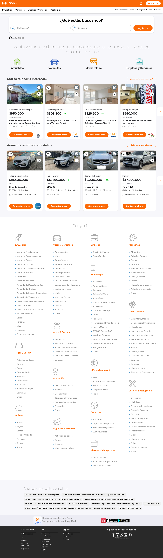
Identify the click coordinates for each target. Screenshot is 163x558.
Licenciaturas (61, 393)
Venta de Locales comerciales (31, 268)
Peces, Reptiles (138, 276)
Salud (133, 443)
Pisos (19, 368)
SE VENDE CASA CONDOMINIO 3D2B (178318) (45, 504)
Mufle (57, 293)
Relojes (20, 443)
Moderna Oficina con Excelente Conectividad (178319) (109, 499)
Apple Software (100, 286)
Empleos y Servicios (37, 10)
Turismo (134, 451)
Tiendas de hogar (25, 388)
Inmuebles (7, 10)
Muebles (21, 376)
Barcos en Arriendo (64, 343)
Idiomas (58, 389)
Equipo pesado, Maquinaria (67, 285)
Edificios (21, 317)
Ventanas (21, 392)
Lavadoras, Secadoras (103, 343)
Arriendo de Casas (25, 280)
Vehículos (20, 10)
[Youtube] (130, 535)
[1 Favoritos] (10, 154)
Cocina (20, 364)
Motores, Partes (62, 297)
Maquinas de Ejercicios (103, 427)
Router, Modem (100, 327)
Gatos (134, 260)
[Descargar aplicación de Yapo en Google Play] (124, 520)
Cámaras (97, 290)
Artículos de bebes (64, 435)
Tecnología (97, 274)
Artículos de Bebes (25, 360)
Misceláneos (136, 327)
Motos (58, 256)
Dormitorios (22, 380)
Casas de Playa (24, 305)
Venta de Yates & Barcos (66, 355)
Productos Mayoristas (141, 406)
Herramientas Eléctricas (142, 331)
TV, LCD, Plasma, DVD (102, 331)
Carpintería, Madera (140, 318)
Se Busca (59, 309)
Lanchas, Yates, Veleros (66, 351)
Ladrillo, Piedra (137, 351)
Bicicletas (97, 419)
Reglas (44, 550)
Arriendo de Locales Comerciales (32, 293)
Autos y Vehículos (63, 244)
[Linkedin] (126, 535)
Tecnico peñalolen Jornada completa (42, 495)
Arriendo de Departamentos (30, 285)
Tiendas (66, 539)
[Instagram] (118, 535)
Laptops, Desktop (101, 310)
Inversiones (136, 398)
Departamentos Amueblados (30, 301)
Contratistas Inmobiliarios (143, 323)
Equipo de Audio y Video (104, 302)
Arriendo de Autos (63, 264)
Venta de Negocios (140, 418)
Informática (98, 298)
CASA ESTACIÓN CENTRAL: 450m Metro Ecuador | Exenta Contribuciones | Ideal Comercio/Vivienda (70, 508)
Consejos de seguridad (138, 10)
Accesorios (60, 268)
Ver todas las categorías (68, 535)
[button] (39, 94)
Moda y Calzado (24, 434)
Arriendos (21, 276)
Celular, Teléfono (100, 294)
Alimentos (135, 252)
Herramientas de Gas (141, 339)
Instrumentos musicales (104, 381)
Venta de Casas (24, 260)
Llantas (58, 305)
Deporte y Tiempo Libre (104, 423)
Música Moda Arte (101, 370)
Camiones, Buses (62, 276)
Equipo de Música (63, 289)
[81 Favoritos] (48, 88)
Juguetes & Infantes (64, 428)
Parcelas (21, 322)
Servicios (135, 360)
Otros (19, 397)
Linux (95, 314)
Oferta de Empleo (101, 252)
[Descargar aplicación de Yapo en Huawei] (103, 521)
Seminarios (60, 406)
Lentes (20, 430)
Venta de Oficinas (25, 264)
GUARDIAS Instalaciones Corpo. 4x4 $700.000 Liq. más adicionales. (94, 495)
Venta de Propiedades (27, 252)
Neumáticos (60, 301)
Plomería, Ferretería (140, 355)
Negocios (21, 330)
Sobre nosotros (27, 534)
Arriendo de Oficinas (26, 289)
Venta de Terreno (25, 272)
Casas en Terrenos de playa (30, 309)
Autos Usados (61, 252)
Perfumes (21, 439)
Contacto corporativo (25, 544)
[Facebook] (113, 535)
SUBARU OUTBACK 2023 (130, 508)
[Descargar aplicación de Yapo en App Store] (112, 520)
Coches (58, 440)
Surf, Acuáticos (100, 431)
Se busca (21, 384)
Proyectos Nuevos (25, 334)
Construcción (136, 311)
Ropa (19, 447)
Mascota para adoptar (141, 285)
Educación (58, 378)
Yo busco (59, 360)
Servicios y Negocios (140, 390)
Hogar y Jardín (23, 352)
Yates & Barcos (61, 332)
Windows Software (102, 335)
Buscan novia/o (138, 272)
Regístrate (25, 549)
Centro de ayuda (154, 10)
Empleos (95, 244)
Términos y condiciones (46, 535)
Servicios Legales (139, 447)
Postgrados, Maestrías (65, 402)
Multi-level (135, 402)
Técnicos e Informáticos (66, 398)
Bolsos (20, 422)
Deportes (96, 412)
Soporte (24, 540)
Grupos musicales (101, 389)
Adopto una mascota (141, 289)
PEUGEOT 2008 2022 (78, 504)
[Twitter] (122, 535)
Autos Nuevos (61, 260)
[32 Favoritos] (86, 88)
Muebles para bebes (64, 448)
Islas (19, 326)
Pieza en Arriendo (25, 313)
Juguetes (59, 444)
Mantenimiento (138, 368)
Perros (134, 280)
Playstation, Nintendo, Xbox (106, 323)
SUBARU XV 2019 (152, 504)
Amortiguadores (62, 272)
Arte (95, 377)
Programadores (138, 430)
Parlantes (97, 318)
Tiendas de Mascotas (141, 268)
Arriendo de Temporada (28, 297)
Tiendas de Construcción (142, 372)
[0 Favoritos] (86, 154)
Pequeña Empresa (139, 410)
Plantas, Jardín (23, 372)
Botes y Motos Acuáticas (67, 347)
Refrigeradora (99, 347)
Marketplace (56, 10)
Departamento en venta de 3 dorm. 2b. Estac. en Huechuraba (52, 499)
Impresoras (98, 306)
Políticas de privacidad (46, 540)
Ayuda (23, 537)
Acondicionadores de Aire (105, 339)
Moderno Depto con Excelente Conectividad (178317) (116, 504)
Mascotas (134, 244)
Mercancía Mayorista (103, 450)
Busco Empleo (99, 256)
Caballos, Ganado (139, 256)
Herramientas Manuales (142, 335)
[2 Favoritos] (10, 88)
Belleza (19, 415)
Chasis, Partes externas (66, 280)
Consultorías (137, 422)
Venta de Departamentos (29, 256)
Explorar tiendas (121, 10)
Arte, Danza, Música (64, 385)
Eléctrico (135, 347)
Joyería (20, 426)
